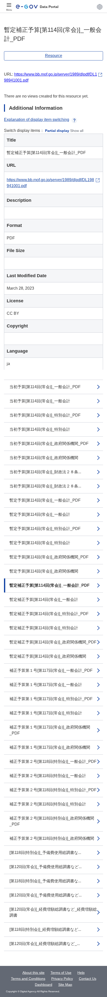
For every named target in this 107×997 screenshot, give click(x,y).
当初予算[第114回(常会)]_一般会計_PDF (45, 387)
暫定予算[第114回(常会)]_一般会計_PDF (45, 500)
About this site (33, 973)
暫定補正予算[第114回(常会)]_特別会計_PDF (49, 614)
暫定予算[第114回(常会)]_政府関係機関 (43, 571)
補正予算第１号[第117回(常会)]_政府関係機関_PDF (49, 730)
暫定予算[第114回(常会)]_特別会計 (39, 543)
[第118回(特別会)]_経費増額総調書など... (45, 929)
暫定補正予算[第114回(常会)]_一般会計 (43, 599)
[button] (99, 6)
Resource (53, 55)
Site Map (65, 985)
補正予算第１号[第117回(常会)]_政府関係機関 (49, 747)
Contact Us (87, 979)
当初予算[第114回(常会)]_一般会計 (39, 401)
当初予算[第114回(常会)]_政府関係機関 (43, 458)
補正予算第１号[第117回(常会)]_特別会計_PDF (51, 699)
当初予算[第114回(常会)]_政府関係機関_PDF (49, 443)
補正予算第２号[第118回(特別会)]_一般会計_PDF (53, 761)
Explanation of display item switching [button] (36, 119)
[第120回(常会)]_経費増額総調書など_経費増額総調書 (53, 912)
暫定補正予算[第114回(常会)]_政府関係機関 (47, 656)
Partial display (57, 131)
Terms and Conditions (28, 979)
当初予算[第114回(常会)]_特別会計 (39, 429)
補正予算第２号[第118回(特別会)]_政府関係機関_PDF (51, 821)
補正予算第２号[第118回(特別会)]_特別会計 (47, 804)
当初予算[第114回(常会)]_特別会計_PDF (45, 415)
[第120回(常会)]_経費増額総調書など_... (44, 944)
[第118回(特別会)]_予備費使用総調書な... (45, 852)
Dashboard (43, 985)
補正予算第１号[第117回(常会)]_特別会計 (45, 713)
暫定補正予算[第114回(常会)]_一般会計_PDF (49, 585)
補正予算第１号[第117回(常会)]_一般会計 (45, 684)
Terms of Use (61, 973)
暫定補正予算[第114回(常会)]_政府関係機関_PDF (53, 642)
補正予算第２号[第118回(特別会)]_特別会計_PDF (53, 790)
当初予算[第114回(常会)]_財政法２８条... (45, 472)
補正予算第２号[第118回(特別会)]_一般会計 (47, 776)
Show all (76, 131)
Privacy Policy (62, 979)
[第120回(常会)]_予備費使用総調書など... (45, 867)
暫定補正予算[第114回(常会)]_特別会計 (43, 628)
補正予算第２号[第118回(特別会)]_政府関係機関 (51, 838)
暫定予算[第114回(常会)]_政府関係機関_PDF (49, 557)
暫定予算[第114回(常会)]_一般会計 (39, 514)
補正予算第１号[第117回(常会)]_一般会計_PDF (51, 670)
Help (81, 973)
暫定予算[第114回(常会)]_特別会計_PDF (45, 528)
